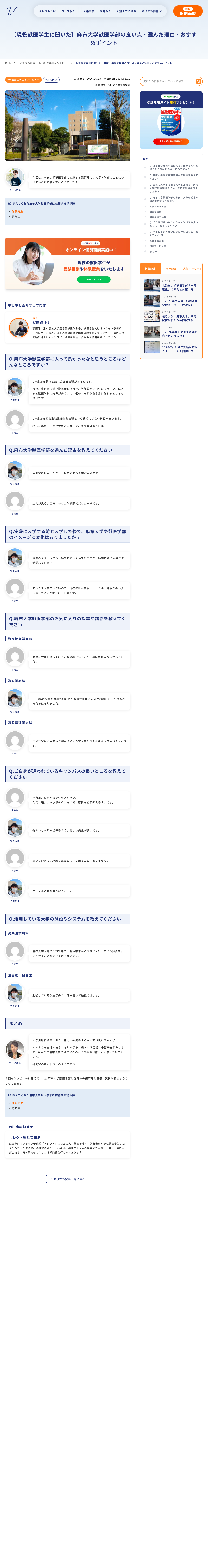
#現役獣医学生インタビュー (23, 79)
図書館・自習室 (158, 245)
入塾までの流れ (126, 11)
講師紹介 (105, 11)
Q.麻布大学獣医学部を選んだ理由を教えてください (174, 176)
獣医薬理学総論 (158, 216)
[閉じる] (202, 1537)
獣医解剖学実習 (158, 206)
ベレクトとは (47, 11)
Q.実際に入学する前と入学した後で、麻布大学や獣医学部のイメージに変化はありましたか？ (174, 188)
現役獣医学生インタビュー (54, 63)
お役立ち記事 (27, 63)
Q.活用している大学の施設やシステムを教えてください (174, 233)
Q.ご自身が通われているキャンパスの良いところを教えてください (174, 224)
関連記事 (171, 269)
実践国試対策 (157, 240)
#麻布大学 (51, 79)
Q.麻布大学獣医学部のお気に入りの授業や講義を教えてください (174, 199)
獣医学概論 (156, 211)
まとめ (153, 251)
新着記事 (150, 269)
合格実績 (89, 11)
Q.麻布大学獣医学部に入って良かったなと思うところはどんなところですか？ (174, 167)
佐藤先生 (17, 211)
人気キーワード (192, 269)
